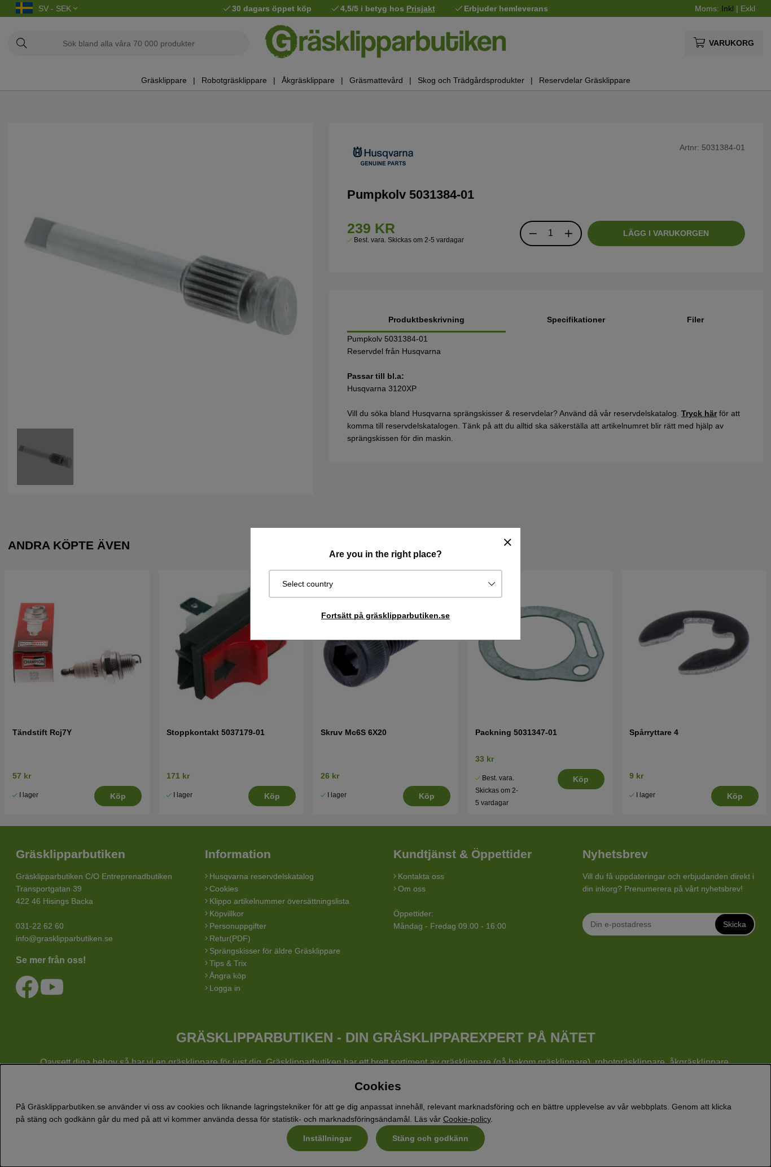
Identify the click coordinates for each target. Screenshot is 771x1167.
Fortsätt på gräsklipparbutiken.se (385, 615)
